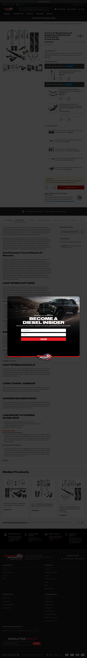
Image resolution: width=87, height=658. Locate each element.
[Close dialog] (77, 299)
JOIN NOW (43, 339)
